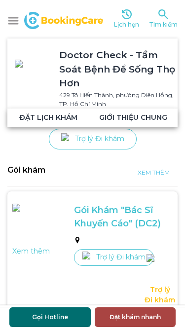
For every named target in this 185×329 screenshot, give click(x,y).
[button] (13, 21)
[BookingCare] (63, 19)
